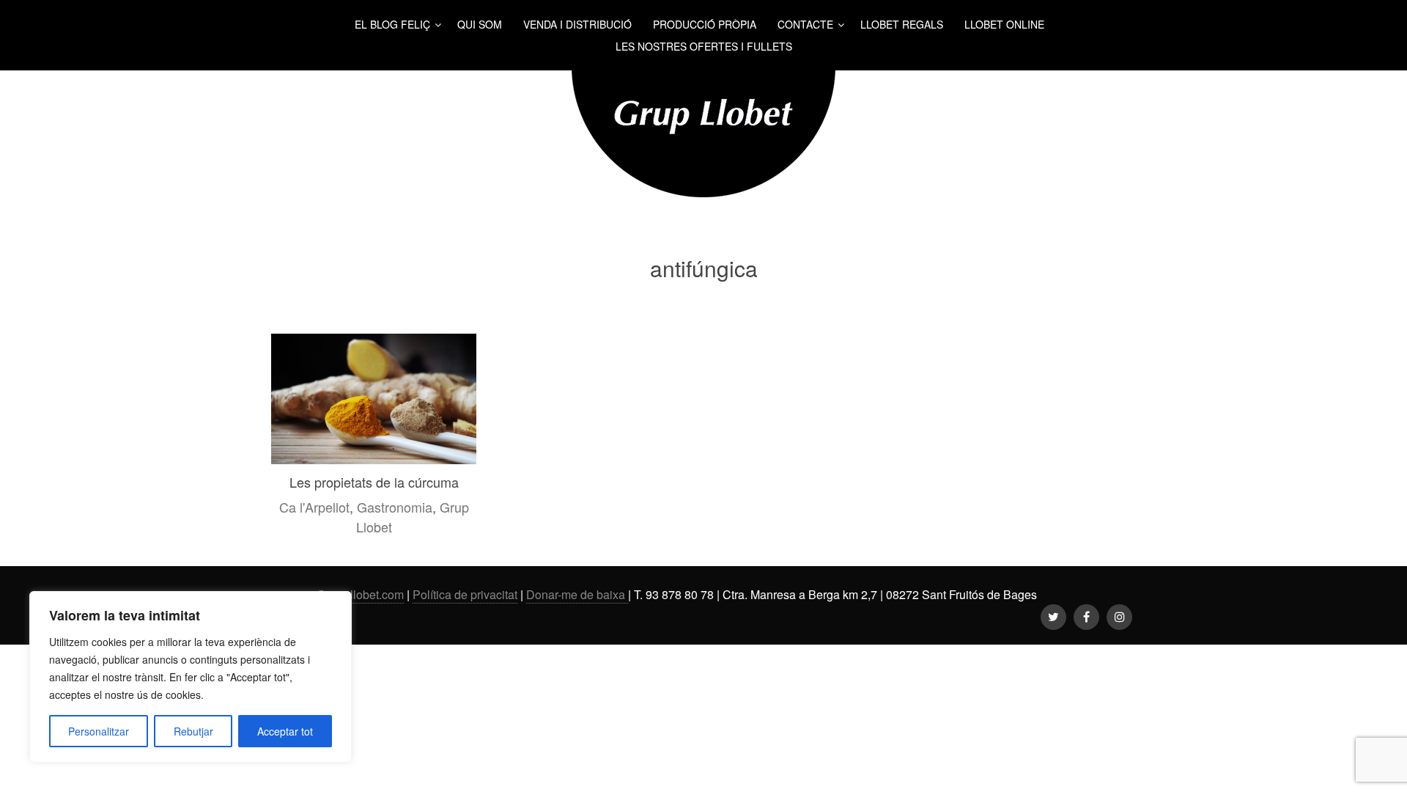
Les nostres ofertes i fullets (704, 46)
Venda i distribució (577, 24)
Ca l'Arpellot (314, 506)
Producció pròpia (704, 24)
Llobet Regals (901, 24)
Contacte (805, 24)
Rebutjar (193, 731)
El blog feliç (392, 24)
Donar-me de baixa (577, 594)
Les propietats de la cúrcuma (374, 481)
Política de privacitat (465, 594)
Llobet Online (1004, 24)
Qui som (479, 24)
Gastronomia (394, 506)
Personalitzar (98, 731)
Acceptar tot (285, 731)
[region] (190, 677)
